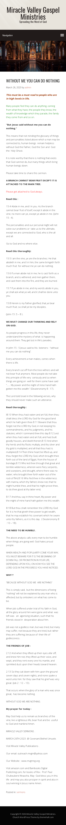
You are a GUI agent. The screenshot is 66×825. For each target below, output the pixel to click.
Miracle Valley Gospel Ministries (33, 13)
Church (16, 817)
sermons (21, 792)
